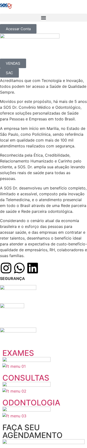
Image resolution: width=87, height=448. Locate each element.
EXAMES (18, 353)
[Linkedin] (33, 268)
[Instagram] (6, 268)
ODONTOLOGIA (31, 402)
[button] (43, 18)
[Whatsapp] (19, 268)
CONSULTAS (25, 378)
